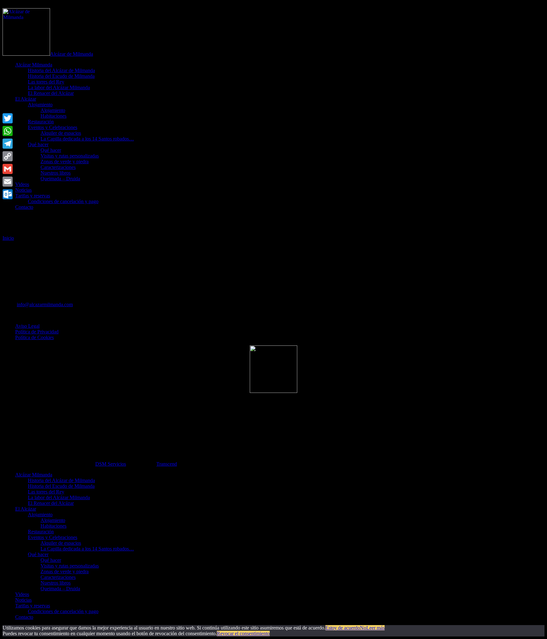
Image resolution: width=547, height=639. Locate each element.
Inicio (8, 238)
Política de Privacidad (37, 331)
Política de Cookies (34, 337)
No (363, 627)
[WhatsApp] (7, 131)
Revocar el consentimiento (243, 633)
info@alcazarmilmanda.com (45, 304)
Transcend (166, 464)
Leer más (375, 627)
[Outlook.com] (7, 194)
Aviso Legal (27, 326)
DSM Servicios (110, 464)
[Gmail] (7, 169)
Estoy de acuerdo (342, 627)
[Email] (7, 181)
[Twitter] (7, 118)
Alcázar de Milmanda (71, 54)
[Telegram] (7, 143)
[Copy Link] (7, 156)
